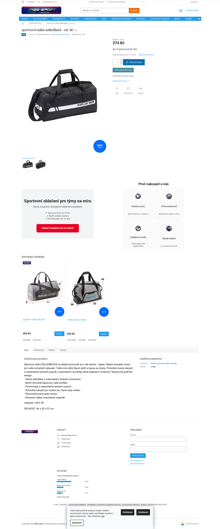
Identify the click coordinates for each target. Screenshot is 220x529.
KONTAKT (63, 505)
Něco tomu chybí (63, 485)
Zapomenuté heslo (137, 464)
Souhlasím (143, 512)
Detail (59, 334)
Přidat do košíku (135, 62)
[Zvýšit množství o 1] (121, 60)
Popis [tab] (26, 350)
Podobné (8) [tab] (39, 350)
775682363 (65, 439)
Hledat (134, 11)
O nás (55, 505)
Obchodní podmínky (117, 2)
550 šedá (26, 340)
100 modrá (71, 340)
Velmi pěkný (61, 479)
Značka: (78, 34)
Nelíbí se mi (61, 491)
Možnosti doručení (146, 55)
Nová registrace (136, 461)
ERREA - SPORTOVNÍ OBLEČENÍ (154, 505)
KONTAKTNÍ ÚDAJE (96, 2)
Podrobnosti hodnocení (60, 34)
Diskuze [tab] (52, 350)
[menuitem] (25, 19)
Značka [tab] (63, 350)
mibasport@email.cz (69, 435)
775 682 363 (66, 443)
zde (102, 516)
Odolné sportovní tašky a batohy (164, 363)
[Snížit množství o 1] (121, 63)
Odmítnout (127, 512)
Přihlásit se (138, 456)
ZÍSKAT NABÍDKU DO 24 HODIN (58, 228)
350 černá (37, 340)
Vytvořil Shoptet (192, 524)
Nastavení (77, 523)
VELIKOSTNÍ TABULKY (131, 505)
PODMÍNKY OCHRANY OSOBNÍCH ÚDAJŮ (104, 505)
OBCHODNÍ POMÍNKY (77, 505)
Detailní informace (120, 81)
